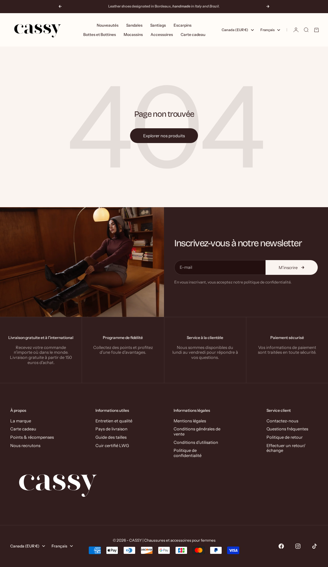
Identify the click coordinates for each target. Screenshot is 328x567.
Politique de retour (284, 437)
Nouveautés (108, 25)
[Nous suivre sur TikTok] (314, 546)
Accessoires (162, 34)
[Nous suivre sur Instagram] (298, 546)
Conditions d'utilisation (196, 442)
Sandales (134, 25)
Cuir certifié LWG (112, 445)
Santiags (158, 25)
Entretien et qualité (113, 420)
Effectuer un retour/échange (286, 448)
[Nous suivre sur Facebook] (281, 546)
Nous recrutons (25, 445)
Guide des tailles (111, 437)
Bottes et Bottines (99, 34)
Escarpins (183, 25)
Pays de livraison (111, 428)
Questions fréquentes (287, 428)
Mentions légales (190, 420)
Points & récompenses (32, 437)
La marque (20, 420)
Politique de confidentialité (187, 453)
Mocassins (133, 34)
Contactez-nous (282, 420)
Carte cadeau (193, 34)
